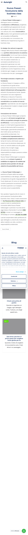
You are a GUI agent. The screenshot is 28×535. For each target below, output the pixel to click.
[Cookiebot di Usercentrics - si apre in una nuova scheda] (18, 248)
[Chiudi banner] (25, 248)
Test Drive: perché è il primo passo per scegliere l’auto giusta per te (14, 338)
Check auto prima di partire (14, 302)
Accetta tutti (14, 276)
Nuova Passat (5, 229)
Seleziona (13, 281)
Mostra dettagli (20, 271)
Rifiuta (14, 285)
